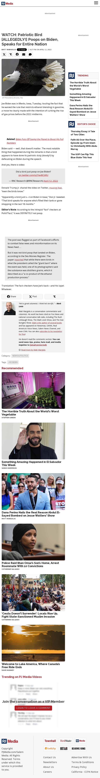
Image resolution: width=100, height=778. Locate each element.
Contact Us (49, 757)
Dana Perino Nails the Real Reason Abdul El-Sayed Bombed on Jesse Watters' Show (31, 514)
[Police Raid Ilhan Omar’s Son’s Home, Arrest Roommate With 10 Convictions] (33, 541)
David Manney (8, 670)
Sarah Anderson (9, 468)
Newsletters (50, 762)
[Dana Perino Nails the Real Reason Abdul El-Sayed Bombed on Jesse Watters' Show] (33, 491)
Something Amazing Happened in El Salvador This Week (31, 463)
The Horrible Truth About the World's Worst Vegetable (30, 413)
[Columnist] (10, 308)
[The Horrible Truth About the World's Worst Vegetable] (33, 390)
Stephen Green (9, 418)
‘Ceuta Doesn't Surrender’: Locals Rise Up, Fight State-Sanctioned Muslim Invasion (30, 615)
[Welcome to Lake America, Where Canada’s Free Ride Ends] (33, 643)
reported (19, 259)
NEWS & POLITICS (20, 356)
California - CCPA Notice (84, 771)
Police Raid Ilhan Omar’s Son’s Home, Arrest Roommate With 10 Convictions (30, 564)
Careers (47, 771)
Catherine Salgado (10, 569)
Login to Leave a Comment (33, 708)
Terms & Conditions (82, 762)
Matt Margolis (9, 49)
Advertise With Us (81, 757)
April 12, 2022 (50, 180)
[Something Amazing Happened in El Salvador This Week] (33, 440)
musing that (55, 187)
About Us (48, 766)
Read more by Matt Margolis (33, 350)
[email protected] (38, 345)
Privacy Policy (79, 766)
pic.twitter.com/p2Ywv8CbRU (33, 175)
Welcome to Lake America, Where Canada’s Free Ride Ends (31, 665)
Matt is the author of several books (47, 323)
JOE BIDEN (12, 362)
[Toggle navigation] (96, 3)
